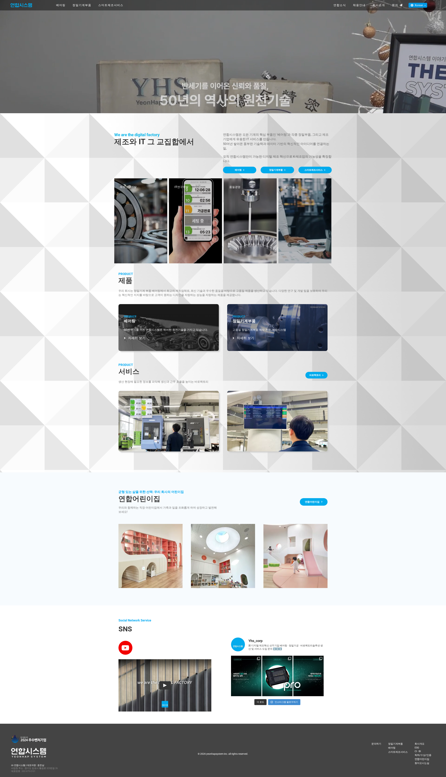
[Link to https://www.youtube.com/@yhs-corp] (125, 648)
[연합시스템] (21, 3)
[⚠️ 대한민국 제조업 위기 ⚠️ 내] (246, 671)
